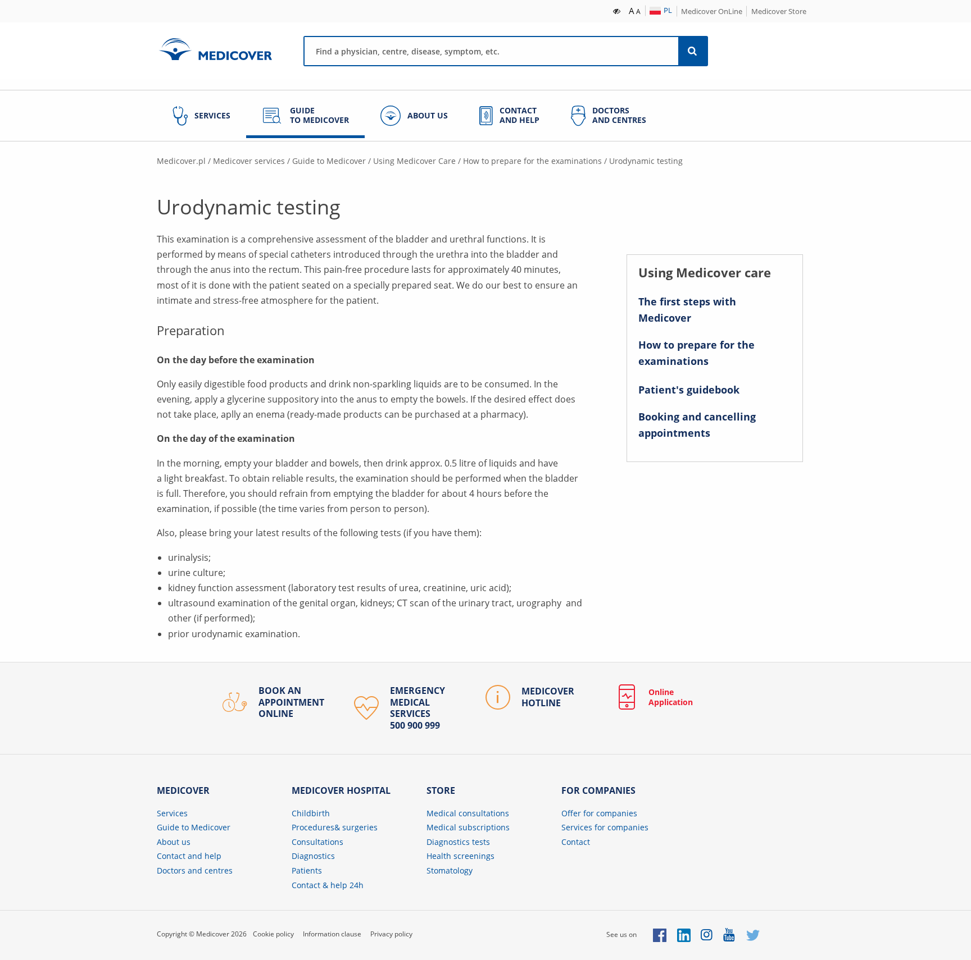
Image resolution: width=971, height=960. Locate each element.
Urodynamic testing (646, 161)
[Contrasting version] (617, 10)
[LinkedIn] (684, 934)
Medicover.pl (181, 161)
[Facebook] (659, 934)
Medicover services (249, 161)
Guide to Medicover (329, 161)
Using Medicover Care (414, 161)
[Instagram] (707, 934)
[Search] (692, 51)
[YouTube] (730, 934)
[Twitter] (753, 934)
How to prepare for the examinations (532, 161)
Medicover (215, 49)
